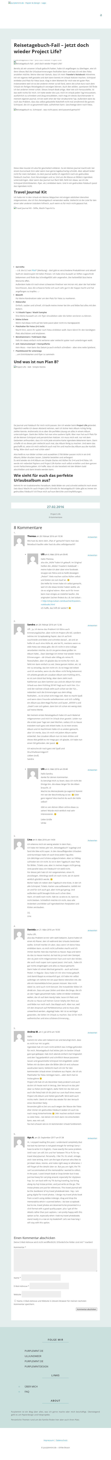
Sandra (31, 624)
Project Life (55, 514)
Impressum (49, 1440)
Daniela (31, 929)
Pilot (34, 270)
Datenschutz (61, 1440)
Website (17, 1294)
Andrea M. (32, 1031)
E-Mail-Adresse (21, 1286)
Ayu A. (30, 1137)
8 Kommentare (55, 517)
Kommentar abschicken (86, 1309)
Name (17, 1278)
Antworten (92, 537)
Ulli (43, 554)
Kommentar (20, 1247)
